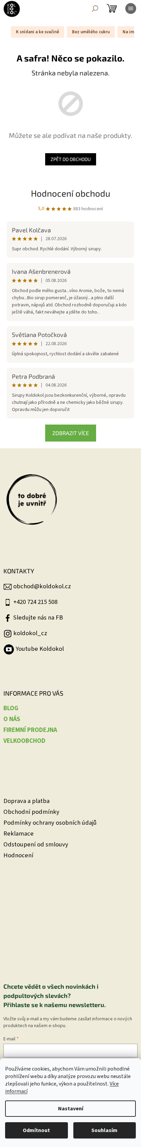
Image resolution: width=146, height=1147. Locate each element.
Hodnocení (18, 855)
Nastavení (70, 1108)
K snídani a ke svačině (37, 32)
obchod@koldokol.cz (42, 586)
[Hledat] (95, 8)
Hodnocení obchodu (70, 193)
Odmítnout (36, 1130)
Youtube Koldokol (40, 648)
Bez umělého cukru (91, 32)
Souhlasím (104, 1130)
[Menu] (131, 8)
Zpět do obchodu (71, 159)
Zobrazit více (70, 433)
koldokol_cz (30, 633)
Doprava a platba (26, 801)
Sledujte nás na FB (38, 617)
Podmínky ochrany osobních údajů (50, 823)
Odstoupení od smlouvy (35, 844)
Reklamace (18, 833)
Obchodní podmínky (31, 812)
